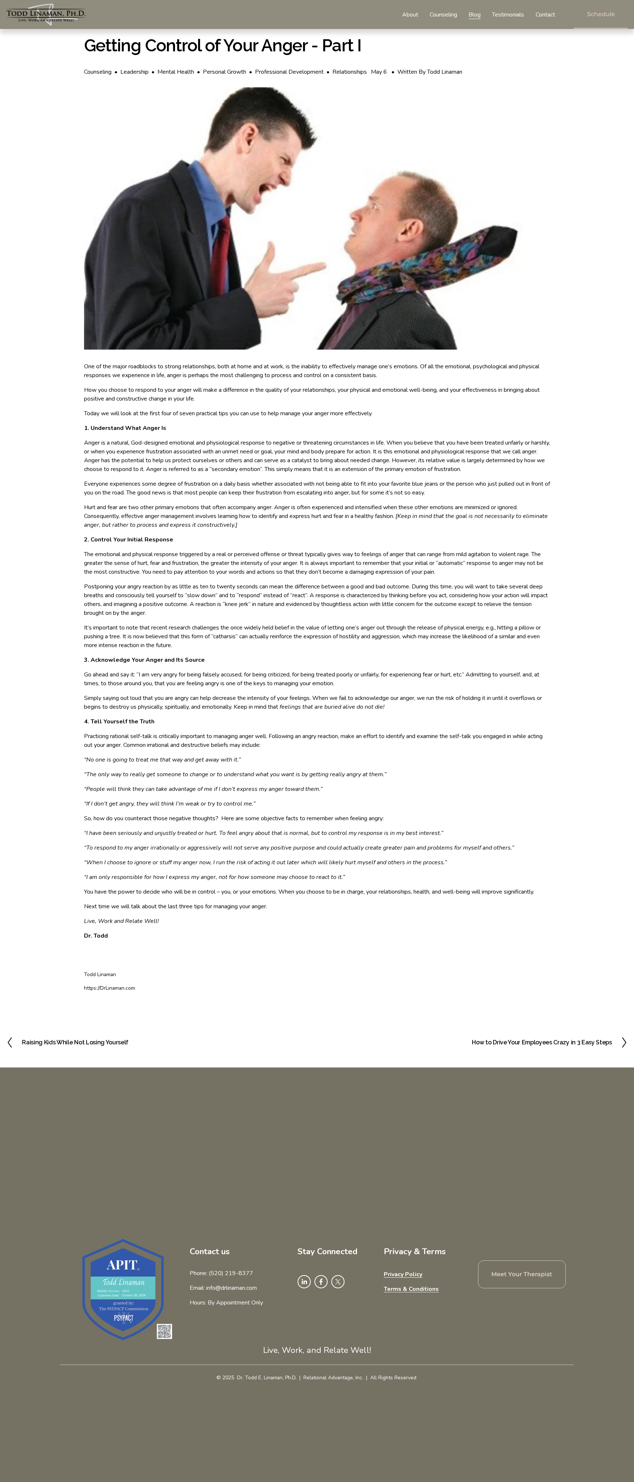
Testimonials (508, 15)
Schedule (601, 14)
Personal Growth (224, 72)
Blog (475, 15)
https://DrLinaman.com (109, 988)
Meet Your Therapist (521, 1274)
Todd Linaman (444, 72)
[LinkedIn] (304, 1281)
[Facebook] (321, 1281)
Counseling (443, 15)
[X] (338, 1281)
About (410, 15)
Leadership (134, 72)
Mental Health (175, 72)
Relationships (349, 72)
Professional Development (289, 72)
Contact (545, 15)
